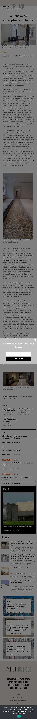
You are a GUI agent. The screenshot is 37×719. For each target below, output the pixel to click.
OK (19, 716)
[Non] (35, 712)
